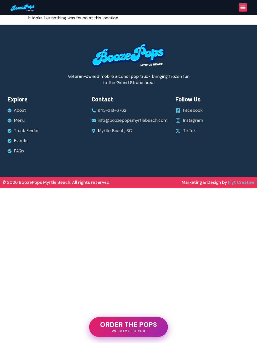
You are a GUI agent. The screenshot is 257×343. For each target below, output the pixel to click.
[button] (243, 7)
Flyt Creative (240, 182)
